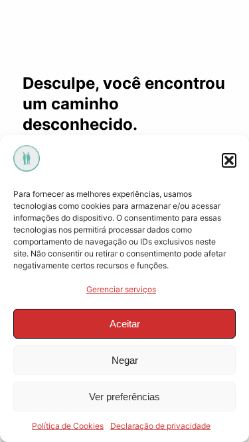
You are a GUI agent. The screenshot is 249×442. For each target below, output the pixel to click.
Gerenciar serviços (121, 289)
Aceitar (125, 323)
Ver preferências (124, 396)
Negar (125, 360)
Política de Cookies (68, 426)
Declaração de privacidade (160, 426)
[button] (229, 160)
